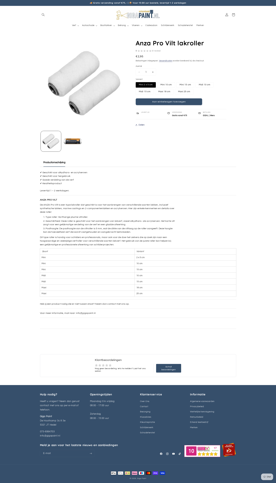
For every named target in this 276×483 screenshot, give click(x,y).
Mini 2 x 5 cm (146, 85)
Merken (194, 427)
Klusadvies (145, 417)
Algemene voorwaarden (202, 401)
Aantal (139, 66)
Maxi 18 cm (164, 91)
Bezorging (145, 412)
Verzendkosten (165, 61)
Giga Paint (141, 478)
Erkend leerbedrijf (199, 422)
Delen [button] (141, 125)
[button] (43, 14)
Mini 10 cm (166, 85)
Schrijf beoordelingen (168, 368)
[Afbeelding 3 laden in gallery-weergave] (73, 141)
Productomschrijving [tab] (54, 162)
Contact (144, 406)
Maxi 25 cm (184, 91)
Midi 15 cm (145, 91)
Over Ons (144, 401)
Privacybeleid (197, 406)
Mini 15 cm (185, 85)
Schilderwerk (146, 427)
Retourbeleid (196, 417)
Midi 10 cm (204, 85)
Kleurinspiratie (147, 422)
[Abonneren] (90, 453)
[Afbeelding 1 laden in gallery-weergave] (51, 141)
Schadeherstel (147, 433)
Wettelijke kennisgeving (202, 412)
